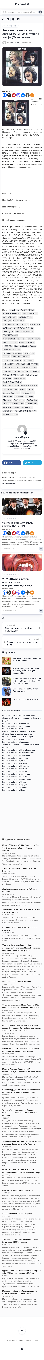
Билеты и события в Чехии (14, 782)
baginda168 (12, 441)
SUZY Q (30, 389)
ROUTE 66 (7, 378)
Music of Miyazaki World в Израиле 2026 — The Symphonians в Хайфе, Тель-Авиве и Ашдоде (20, 848)
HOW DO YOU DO (10, 342)
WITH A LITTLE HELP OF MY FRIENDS (17, 407)
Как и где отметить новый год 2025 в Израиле (27, 659)
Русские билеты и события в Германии (19, 731)
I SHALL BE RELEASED (11, 350)
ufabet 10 (18, 449)
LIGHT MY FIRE (32, 364)
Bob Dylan (7, 321)
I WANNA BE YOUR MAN (12, 353)
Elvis (17, 332)
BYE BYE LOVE (19, 321)
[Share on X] (3, 19)
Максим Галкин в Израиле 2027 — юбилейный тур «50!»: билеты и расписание (21, 1070)
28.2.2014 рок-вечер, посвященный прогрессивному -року (17, 582)
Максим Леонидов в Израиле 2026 (17, 1190)
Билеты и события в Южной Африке (18, 753)
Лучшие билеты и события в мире (17, 734)
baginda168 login (13, 446)
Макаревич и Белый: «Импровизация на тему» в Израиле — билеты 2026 (19, 1292)
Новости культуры (10, 25)
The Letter (7, 400)
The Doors (19, 397)
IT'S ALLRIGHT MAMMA (12, 360)
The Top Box (32, 400)
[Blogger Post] (27, 95)
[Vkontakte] (23, 95)
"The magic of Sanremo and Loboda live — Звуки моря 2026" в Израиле (20, 1240)
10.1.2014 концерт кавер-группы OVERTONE (18, 524)
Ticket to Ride (31, 404)
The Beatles (8, 397)
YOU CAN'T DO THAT (27, 411)
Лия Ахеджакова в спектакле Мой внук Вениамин (19, 890)
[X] (9, 95)
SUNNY (22, 389)
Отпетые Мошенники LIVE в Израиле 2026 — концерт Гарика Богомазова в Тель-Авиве (21, 1006)
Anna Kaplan (14, 43)
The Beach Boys (27, 393)
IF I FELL (6, 357)
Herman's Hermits (33, 339)
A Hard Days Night (30, 313)
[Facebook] (5, 95)
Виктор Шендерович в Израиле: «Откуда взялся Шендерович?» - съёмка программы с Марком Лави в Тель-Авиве (21, 1028)
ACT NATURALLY (9, 317)
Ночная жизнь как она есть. (25, 699)
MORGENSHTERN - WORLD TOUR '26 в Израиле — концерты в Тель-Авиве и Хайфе (21, 1171)
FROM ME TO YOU (10, 335)
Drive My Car (8, 332)
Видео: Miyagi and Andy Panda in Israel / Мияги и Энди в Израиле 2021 (26, 670)
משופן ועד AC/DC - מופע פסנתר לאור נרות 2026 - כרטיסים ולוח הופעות (21, 910)
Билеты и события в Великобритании (18, 715)
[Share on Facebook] (7, 19)
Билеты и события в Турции (14, 785)
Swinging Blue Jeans (11, 393)
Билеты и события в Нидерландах (17, 779)
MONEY (6, 375)
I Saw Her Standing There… (25, 346)
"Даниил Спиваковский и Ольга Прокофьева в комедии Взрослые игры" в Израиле (21, 1142)
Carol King (24, 324)
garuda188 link (28, 444)
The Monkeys (18, 400)
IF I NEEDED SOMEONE (20, 357)
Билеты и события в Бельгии (14, 777)
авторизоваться (9, 483)
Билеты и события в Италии (14, 763)
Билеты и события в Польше (14, 769)
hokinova (24, 446)
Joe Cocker (28, 360)
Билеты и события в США (13, 729)
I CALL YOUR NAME (26, 342)
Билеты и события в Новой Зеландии (18, 750)
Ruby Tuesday (19, 378)
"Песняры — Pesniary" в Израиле (16, 982)
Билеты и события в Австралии (16, 726)
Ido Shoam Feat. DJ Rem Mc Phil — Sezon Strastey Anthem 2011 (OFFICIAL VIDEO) (27, 681)
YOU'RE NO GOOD (10, 415)
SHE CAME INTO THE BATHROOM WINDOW (20, 386)
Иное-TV (22, 4)
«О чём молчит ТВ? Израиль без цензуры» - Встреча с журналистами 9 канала (21, 1050)
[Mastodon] (18, 95)
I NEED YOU (7, 346)
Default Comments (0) (10, 477)
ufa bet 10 (26, 449)
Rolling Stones (31, 375)
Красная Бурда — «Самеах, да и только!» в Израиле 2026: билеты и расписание (21, 1091)
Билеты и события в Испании (15, 790)
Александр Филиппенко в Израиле (17, 1214)
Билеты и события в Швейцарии (16, 755)
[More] (32, 95)
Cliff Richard (35, 324)
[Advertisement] (22, 813)
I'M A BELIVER (29, 353)
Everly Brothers (27, 332)
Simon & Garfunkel (10, 389)
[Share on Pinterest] (13, 19)
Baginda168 (32, 446)
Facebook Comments (27, 477)
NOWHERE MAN (17, 375)
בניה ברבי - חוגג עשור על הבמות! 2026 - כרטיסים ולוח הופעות (21, 928)
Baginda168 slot (16, 444)
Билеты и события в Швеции (14, 771)
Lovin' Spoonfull (9, 371)
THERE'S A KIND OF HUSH (13, 404)
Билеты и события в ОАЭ (13, 739)
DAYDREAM (7, 328)
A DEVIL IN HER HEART (12, 313)
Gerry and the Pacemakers (13, 339)
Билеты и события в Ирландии (15, 723)
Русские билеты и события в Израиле (18, 737)
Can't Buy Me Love (10, 324)
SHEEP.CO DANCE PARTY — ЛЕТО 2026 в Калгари (19, 869)
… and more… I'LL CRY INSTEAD (22, 310)
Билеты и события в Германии (15, 742)
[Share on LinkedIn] (18, 19)
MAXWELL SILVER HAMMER (28, 371)
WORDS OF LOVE (10, 411)
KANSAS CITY (8, 364)
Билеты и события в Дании (14, 761)
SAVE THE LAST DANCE (12, 382)
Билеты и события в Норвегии (15, 766)
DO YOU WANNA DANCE (23, 328)
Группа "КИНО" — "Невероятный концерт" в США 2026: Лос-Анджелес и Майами (21, 1272)
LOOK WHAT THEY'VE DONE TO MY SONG (20, 368)
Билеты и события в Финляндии (16, 774)
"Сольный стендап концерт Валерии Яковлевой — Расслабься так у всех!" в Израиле (19, 1112)
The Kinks (29, 397)
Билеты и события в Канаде (14, 787)
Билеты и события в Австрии (15, 758)
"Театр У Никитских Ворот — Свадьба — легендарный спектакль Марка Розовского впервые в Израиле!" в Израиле (21, 947)
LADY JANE (20, 364)
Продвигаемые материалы (16, 839)
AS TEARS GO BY (25, 317)
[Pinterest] (14, 95)
